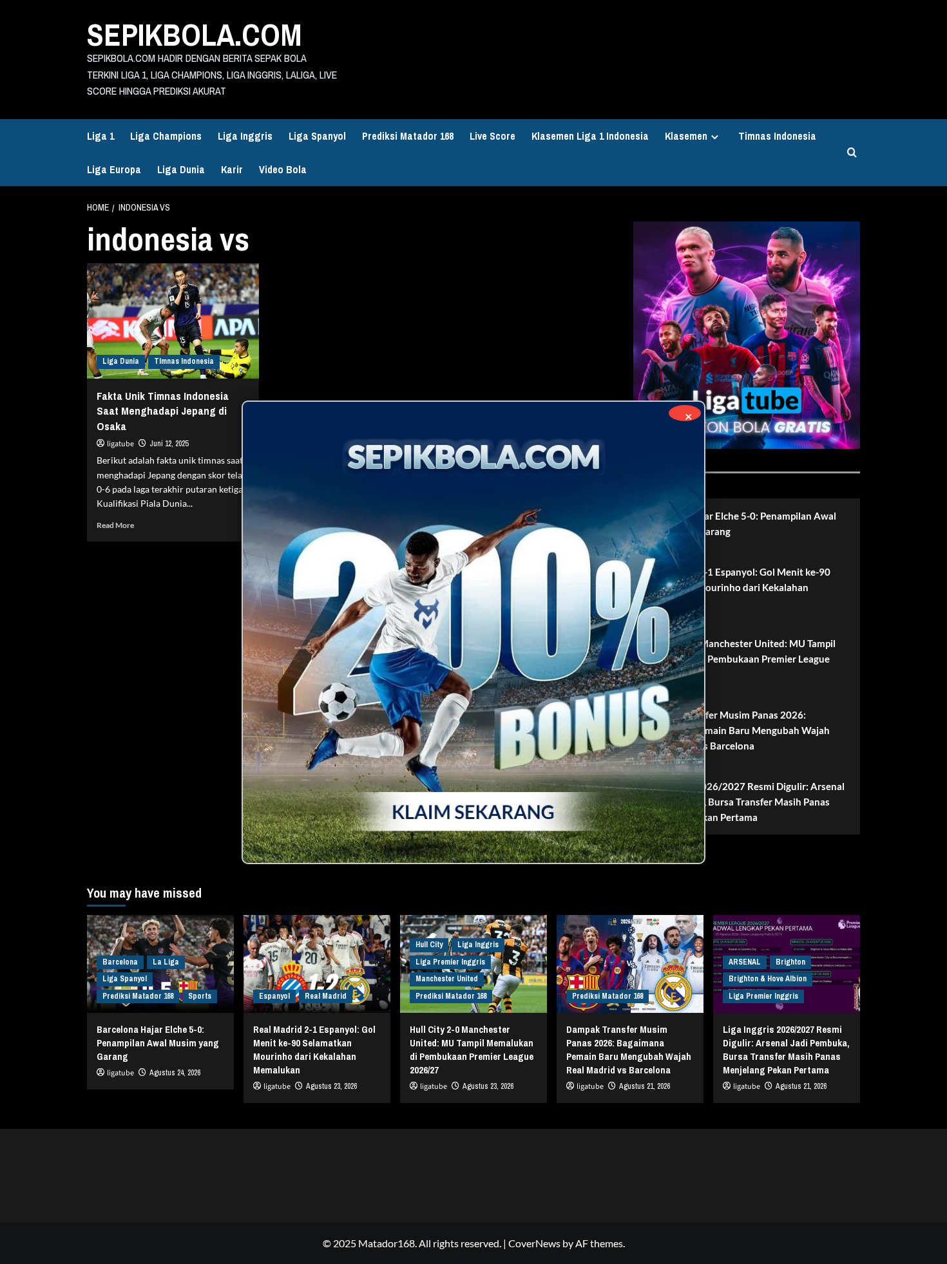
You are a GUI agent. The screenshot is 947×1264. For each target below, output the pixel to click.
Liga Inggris (245, 136)
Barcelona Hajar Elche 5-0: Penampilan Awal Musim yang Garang (739, 523)
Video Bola (283, 169)
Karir (232, 169)
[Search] (852, 152)
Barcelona (120, 962)
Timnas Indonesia (777, 136)
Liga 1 (100, 136)
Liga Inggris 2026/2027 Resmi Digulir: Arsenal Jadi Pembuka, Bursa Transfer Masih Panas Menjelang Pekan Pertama (744, 801)
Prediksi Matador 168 (408, 136)
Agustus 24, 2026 (174, 1073)
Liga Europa (114, 169)
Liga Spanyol (317, 136)
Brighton (790, 962)
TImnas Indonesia (184, 361)
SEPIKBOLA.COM (194, 34)
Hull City (429, 944)
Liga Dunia (181, 169)
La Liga (166, 962)
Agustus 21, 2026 (644, 1086)
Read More (115, 525)
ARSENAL (745, 962)
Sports (199, 996)
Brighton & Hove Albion (768, 979)
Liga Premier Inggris (450, 962)
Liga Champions (166, 136)
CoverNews (534, 1243)
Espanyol (274, 996)
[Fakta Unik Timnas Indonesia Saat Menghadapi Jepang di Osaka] (173, 320)
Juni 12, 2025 (168, 444)
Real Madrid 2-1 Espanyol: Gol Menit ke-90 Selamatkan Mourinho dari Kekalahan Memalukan (736, 587)
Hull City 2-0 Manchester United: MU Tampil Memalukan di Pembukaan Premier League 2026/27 (739, 658)
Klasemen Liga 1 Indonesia (590, 136)
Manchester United (447, 979)
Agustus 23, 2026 (331, 1086)
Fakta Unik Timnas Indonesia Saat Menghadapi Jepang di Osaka (163, 411)
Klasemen (686, 136)
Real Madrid (326, 996)
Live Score (492, 136)
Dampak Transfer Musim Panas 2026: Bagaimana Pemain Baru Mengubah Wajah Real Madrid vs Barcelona (736, 730)
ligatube (120, 444)
